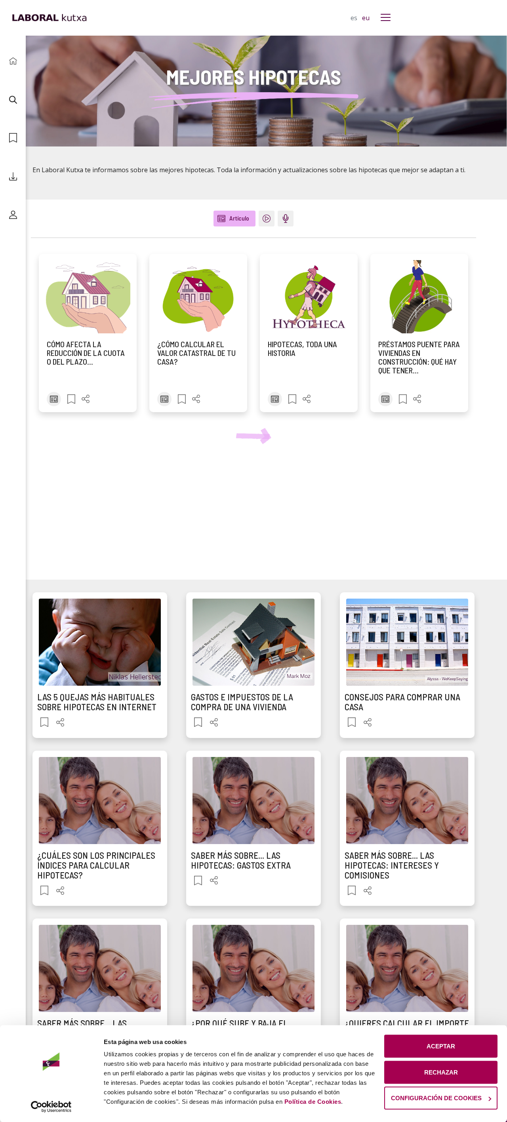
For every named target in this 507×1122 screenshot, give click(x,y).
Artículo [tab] (239, 218)
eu (366, 17)
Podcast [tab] (289, 218)
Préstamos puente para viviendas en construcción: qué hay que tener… (419, 357)
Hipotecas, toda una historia (302, 348)
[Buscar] (13, 99)
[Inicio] (13, 61)
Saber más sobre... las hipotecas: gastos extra (241, 860)
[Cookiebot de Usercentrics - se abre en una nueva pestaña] (51, 1106)
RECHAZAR (441, 1072)
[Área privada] (13, 215)
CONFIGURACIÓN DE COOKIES (436, 1098)
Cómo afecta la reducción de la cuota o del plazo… (86, 352)
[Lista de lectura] (13, 138)
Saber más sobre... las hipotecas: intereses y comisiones (392, 865)
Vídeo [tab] (269, 218)
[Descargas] (13, 176)
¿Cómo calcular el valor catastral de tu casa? (196, 352)
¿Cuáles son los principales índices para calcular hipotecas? (96, 865)
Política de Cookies (312, 1101)
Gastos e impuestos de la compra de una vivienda (242, 701)
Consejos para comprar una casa (402, 701)
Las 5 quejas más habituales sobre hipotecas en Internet (96, 701)
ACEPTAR (441, 1046)
